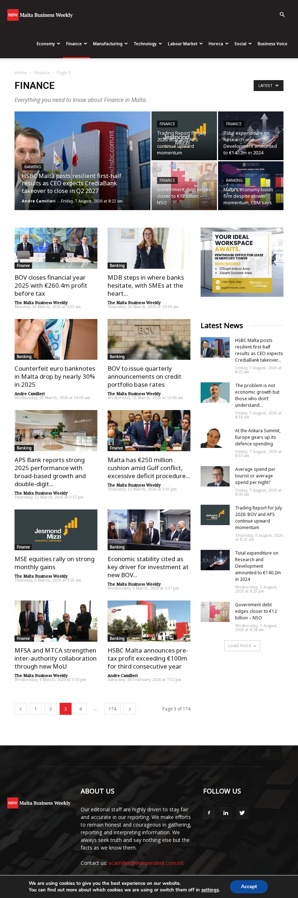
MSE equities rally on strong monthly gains (54, 563)
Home (21, 73)
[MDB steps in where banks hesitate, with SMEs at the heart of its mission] (149, 248)
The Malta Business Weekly (41, 302)
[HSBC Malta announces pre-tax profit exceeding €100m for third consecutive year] (149, 621)
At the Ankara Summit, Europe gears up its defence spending (258, 437)
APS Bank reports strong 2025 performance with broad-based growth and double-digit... (50, 472)
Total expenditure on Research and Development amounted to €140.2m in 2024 (258, 566)
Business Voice (272, 43)
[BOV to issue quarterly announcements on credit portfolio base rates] (149, 339)
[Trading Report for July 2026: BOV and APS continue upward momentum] (184, 135)
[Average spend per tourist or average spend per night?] (215, 476)
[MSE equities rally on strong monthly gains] (56, 530)
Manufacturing (107, 43)
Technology (145, 43)
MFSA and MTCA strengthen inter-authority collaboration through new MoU (56, 658)
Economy (46, 43)
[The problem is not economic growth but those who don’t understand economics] (215, 392)
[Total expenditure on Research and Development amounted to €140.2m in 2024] (250, 135)
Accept (249, 886)
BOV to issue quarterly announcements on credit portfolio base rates (144, 376)
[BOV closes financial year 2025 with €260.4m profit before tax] (56, 248)
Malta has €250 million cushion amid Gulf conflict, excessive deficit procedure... (149, 468)
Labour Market (182, 43)
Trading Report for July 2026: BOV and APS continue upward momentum (258, 518)
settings (210, 890)
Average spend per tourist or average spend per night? (255, 475)
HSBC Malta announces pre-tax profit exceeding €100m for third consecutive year (148, 658)
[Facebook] (209, 813)
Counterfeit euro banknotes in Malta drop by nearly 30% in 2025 (55, 376)
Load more (239, 645)
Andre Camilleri (39, 201)
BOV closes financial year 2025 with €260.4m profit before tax (51, 285)
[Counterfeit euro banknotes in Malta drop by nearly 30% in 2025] (56, 339)
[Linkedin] (225, 813)
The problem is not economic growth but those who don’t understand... (257, 395)
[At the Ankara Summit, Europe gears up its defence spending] (215, 438)
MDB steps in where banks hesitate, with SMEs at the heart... (146, 285)
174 (112, 709)
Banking (32, 166)
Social (240, 43)
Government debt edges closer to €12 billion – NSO (256, 611)
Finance (74, 43)
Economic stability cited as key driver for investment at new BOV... (148, 567)
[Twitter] (242, 813)
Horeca (216, 43)
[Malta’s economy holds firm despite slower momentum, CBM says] (250, 185)
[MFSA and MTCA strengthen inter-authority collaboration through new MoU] (56, 621)
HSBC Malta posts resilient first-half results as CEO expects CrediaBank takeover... (259, 350)
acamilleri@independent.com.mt (146, 862)
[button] (282, 14)
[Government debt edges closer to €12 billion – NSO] (184, 185)
